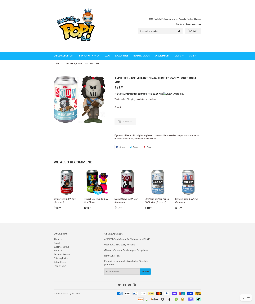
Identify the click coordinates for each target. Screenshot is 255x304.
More (191, 56)
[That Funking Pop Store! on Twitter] (119, 285)
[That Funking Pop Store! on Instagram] (134, 285)
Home (56, 63)
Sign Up (145, 272)
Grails (178, 55)
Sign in (179, 24)
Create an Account (193, 24)
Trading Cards (141, 55)
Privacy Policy (60, 266)
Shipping (131, 99)
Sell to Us (58, 250)
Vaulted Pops (162, 55)
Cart (195, 31)
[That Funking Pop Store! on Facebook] (124, 285)
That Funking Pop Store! (70, 293)
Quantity (118, 107)
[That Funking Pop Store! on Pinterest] (129, 285)
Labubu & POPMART (64, 55)
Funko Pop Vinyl (88, 55)
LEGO (107, 55)
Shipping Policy (61, 258)
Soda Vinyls (121, 55)
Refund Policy (60, 262)
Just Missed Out (61, 247)
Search (57, 243)
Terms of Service (62, 254)
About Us (58, 239)
